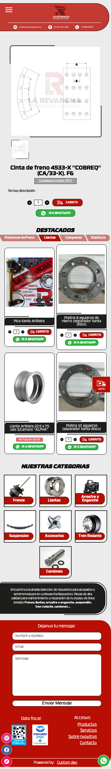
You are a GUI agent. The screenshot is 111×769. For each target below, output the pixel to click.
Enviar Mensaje (57, 703)
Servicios (88, 731)
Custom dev (67, 763)
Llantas (50, 237)
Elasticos (98, 237)
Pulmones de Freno (20, 237)
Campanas (73, 237)
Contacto (88, 743)
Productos (87, 725)
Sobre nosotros (82, 737)
